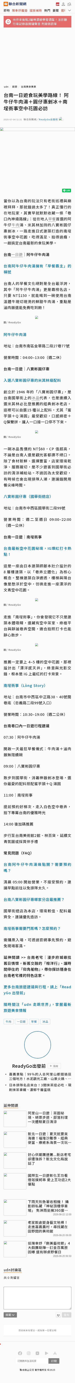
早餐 (34, 1021)
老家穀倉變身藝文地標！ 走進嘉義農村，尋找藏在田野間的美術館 (49, 1226)
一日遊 (21, 1021)
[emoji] (58, 1315)
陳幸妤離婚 (19, 10)
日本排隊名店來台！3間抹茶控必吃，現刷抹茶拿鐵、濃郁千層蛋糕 (40, 1087)
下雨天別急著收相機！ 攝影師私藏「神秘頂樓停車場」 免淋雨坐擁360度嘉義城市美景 (48, 1205)
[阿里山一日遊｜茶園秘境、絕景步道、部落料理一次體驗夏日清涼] (15, 1119)
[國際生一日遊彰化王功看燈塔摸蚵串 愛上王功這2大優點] (15, 1181)
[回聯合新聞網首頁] (6, 4)
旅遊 (14, 86)
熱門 (47, 10)
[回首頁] (17, 4)
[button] (63, 4)
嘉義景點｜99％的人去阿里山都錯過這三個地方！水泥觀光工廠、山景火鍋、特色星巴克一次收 (40, 1076)
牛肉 (8, 1021)
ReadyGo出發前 (48, 119)
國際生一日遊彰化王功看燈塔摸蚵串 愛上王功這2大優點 (49, 1179)
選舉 (64, 10)
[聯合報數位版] (57, 4)
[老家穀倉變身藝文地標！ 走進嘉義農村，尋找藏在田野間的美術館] (15, 1228)
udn (6, 86)
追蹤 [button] (55, 1066)
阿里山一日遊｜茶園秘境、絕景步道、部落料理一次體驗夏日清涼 (48, 1117)
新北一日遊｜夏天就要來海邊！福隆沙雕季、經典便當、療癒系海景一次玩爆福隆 (48, 1138)
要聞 (56, 10)
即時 (7, 10)
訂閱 (54, 1361)
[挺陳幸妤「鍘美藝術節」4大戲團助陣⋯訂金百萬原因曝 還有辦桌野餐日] (15, 1249)
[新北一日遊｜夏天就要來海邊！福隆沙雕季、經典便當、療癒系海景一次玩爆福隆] (15, 1140)
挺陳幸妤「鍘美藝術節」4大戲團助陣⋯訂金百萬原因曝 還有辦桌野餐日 (49, 1247)
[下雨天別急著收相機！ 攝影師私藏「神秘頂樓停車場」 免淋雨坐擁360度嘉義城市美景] (15, 1207)
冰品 (45, 1021)
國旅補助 (36, 10)
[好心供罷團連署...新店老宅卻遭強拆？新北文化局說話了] (15, 1160)
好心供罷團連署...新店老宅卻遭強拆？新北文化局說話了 (49, 1158)
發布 (67, 1315)
